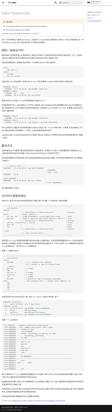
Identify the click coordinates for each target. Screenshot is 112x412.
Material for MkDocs (15, 410)
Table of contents (94, 12)
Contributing (34, 33)
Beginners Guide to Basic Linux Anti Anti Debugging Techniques (39, 401)
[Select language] (55, 2)
